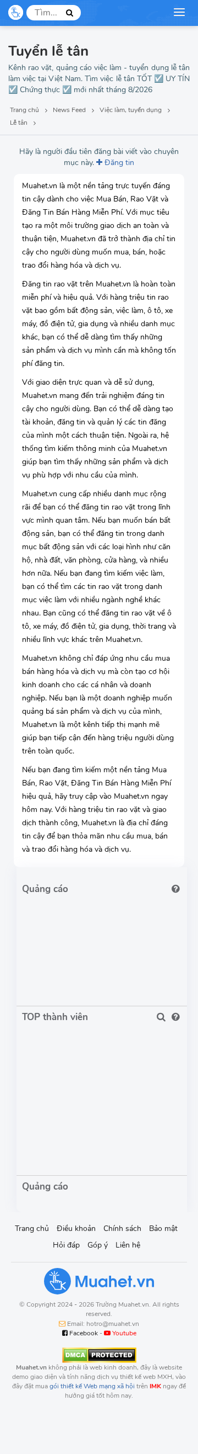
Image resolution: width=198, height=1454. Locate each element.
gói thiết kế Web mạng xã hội (92, 1386)
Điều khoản (76, 1228)
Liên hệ (128, 1245)
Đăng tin (118, 162)
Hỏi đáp (66, 1245)
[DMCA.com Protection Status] (99, 1354)
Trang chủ (32, 1228)
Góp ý (97, 1245)
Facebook (83, 1333)
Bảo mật (163, 1228)
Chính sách (122, 1228)
